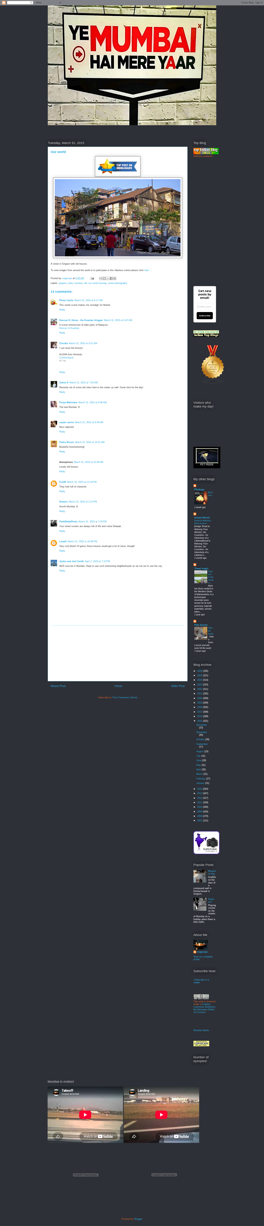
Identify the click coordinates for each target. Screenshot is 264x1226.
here (146, 270)
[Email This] (101, 278)
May (199, 765)
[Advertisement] (118, 653)
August (200, 751)
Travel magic (201, 568)
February (201, 778)
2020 (200, 698)
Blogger (138, 1219)
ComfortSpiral (66, 357)
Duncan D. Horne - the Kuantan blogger (81, 320)
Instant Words (202, 517)
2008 (200, 816)
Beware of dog (212, 872)
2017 (200, 711)
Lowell (63, 541)
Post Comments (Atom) (125, 697)
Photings (199, 489)
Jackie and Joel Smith (71, 561)
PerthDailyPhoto (68, 521)
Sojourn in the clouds (211, 577)
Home (118, 686)
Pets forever (201, 625)
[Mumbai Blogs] (212, 383)
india (70, 283)
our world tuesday (97, 283)
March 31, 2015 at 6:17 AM (89, 300)
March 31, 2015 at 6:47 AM (118, 320)
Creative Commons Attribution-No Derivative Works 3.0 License (204, 1008)
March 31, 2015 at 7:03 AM (84, 382)
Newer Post (58, 686)
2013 (200, 793)
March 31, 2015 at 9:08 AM (92, 402)
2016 (200, 716)
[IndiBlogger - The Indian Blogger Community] (206, 853)
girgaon (62, 283)
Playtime (211, 900)
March (199, 774)
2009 (200, 811)
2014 (200, 788)
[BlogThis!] (104, 278)
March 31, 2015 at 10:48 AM (88, 462)
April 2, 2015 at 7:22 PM (97, 561)
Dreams (63, 501)
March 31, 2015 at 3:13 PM (83, 501)
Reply (62, 309)
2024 (200, 680)
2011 (200, 802)
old (85, 283)
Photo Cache (66, 300)
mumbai (78, 283)
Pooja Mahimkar (68, 402)
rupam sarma (66, 422)
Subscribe (204, 315)
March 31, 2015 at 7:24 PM (92, 521)
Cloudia (63, 343)
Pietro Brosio (66, 442)
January (200, 783)
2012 (200, 798)
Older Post (178, 686)
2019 (200, 702)
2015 (200, 721)
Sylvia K (63, 382)
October (200, 739)
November (201, 732)
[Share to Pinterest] (114, 278)
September (202, 744)
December (201, 725)
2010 (200, 807)
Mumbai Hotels (201, 1030)
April (199, 769)
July (198, 756)
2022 (200, 689)
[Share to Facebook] (111, 278)
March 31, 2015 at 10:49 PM (82, 541)
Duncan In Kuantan (69, 328)
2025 (200, 675)
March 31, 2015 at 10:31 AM (90, 442)
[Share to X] (108, 278)
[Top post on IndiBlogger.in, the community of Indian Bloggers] (117, 175)
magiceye (67, 278)
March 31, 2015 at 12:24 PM (82, 482)
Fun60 (62, 482)
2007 (200, 820)
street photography (117, 283)
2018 (200, 707)
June (199, 760)
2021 (200, 693)
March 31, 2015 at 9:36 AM (89, 422)
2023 (200, 684)
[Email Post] (92, 278)
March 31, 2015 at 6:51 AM (83, 343)
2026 (200, 671)
